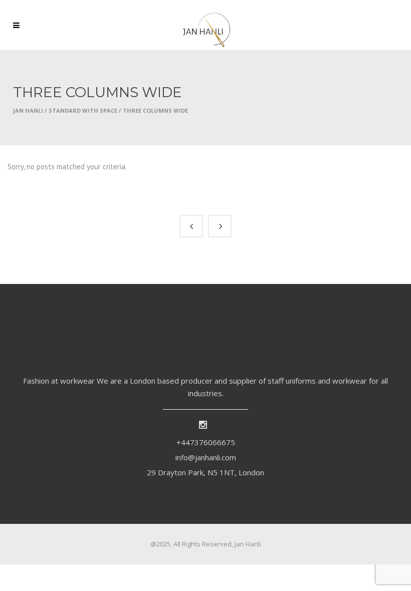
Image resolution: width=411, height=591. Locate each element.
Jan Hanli (28, 110)
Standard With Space (83, 110)
